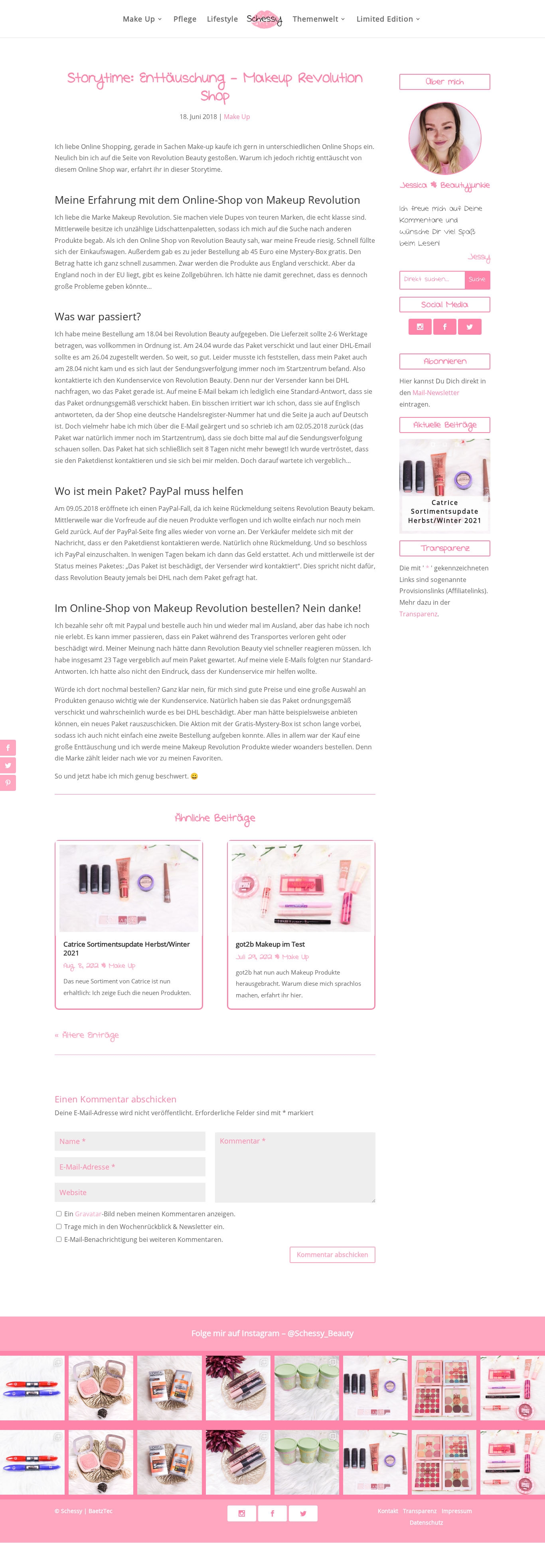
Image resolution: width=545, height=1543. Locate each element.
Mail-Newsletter (436, 392)
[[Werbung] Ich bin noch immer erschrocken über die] (512, 1388)
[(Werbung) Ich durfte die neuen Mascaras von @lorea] (32, 1388)
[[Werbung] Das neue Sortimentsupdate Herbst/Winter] (375, 1388)
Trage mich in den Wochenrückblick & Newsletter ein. (143, 1226)
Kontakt (388, 1511)
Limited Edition (385, 20)
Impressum (457, 1511)
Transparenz (418, 614)
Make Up (139, 20)
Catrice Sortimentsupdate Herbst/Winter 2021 (126, 948)
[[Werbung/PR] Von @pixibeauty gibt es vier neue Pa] (444, 1388)
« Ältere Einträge (87, 1037)
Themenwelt (315, 20)
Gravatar (88, 1213)
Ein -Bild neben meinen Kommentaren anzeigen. (149, 1213)
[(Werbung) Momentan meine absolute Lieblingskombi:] (101, 1388)
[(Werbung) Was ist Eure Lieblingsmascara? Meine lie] (238, 1388)
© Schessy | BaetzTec (84, 1511)
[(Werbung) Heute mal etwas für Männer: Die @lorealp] (169, 1388)
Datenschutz (426, 1522)
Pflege (185, 20)
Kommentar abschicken (332, 1254)
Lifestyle (222, 20)
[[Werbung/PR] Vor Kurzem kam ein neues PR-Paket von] (306, 1388)
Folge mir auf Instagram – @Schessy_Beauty (272, 1333)
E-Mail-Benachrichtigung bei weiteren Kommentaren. (143, 1239)
